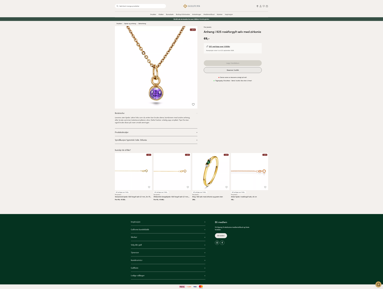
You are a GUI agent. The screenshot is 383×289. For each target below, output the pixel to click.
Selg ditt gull (136, 245)
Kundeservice (136, 260)
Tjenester (135, 252)
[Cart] (267, 6)
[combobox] (140, 6)
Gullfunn (134, 268)
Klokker (161, 14)
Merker (134, 237)
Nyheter (220, 14)
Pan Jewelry (207, 27)
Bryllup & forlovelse (183, 14)
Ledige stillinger (138, 275)
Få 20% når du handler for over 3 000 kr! (186, 19)
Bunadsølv (170, 14)
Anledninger (196, 14)
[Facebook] (222, 242)
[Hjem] (191, 6)
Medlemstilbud (208, 14)
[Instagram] (217, 242)
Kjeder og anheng (130, 23)
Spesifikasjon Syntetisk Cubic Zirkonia (131, 140)
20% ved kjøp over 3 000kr (219, 46)
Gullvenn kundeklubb (140, 229)
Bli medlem (221, 236)
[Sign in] (260, 6)
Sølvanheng (142, 23)
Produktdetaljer (121, 132)
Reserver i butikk (233, 70)
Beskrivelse (119, 113)
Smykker (153, 14)
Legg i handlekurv (232, 63)
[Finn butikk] (257, 6)
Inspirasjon (229, 14)
